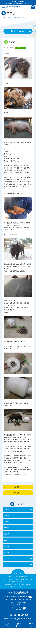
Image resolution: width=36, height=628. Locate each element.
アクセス (30, 626)
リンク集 (12, 581)
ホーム (3, 17)
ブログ (9, 17)
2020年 (6, 546)
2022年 (6, 534)
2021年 (6, 540)
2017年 (6, 564)
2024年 (6, 522)
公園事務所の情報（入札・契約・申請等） (18, 584)
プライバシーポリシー (18, 587)
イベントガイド (6, 626)
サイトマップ (12, 576)
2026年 (6, 509)
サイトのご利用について (11, 579)
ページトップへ (18, 573)
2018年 (6, 558)
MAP (31, 597)
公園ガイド (18, 626)
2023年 (6, 528)
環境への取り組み (27, 579)
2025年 (6, 516)
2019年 (6, 552)
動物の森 (16, 17)
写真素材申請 (23, 576)
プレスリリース (22, 581)
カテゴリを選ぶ (19, 31)
